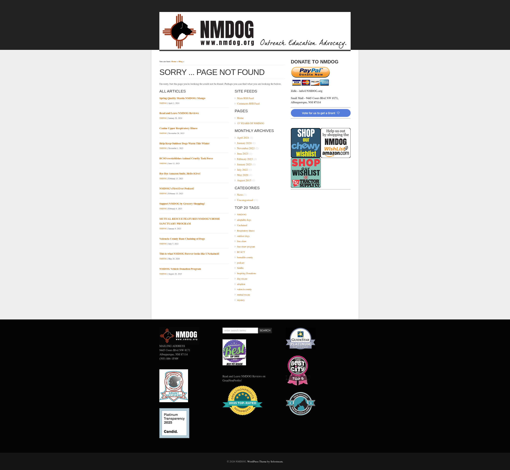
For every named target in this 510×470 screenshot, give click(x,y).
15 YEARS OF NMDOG (250, 123)
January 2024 (244, 143)
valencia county (244, 289)
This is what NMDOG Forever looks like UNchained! (189, 254)
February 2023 (245, 159)
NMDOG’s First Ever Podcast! (176, 188)
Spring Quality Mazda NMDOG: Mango (182, 98)
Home (173, 61)
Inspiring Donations (246, 273)
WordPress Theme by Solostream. (265, 461)
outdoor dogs (243, 235)
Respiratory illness (246, 230)
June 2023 (242, 153)
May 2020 (242, 175)
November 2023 (246, 148)
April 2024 (243, 137)
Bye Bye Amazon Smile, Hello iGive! (179, 173)
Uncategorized (245, 200)
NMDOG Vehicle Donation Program (180, 269)
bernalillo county (245, 257)
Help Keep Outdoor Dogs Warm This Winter (184, 143)
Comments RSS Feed (248, 103)
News (240, 194)
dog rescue (242, 278)
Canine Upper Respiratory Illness (178, 128)
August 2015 (244, 180)
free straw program (246, 246)
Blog (180, 61)
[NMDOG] (255, 48)
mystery (241, 300)
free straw (241, 241)
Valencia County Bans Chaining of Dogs (182, 239)
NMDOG (241, 214)
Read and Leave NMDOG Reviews (179, 113)
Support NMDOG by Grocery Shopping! (182, 204)
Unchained (242, 225)
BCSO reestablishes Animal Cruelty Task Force (186, 158)
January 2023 (244, 164)
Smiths (240, 267)
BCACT (241, 251)
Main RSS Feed (245, 98)
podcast (240, 262)
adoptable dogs (244, 219)
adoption (241, 284)
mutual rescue (243, 294)
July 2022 (242, 169)
